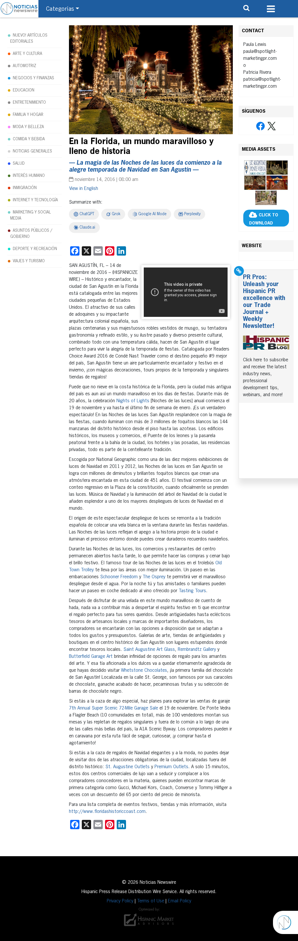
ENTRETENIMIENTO (29, 102)
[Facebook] (260, 126)
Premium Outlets (171, 767)
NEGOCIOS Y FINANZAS (33, 78)
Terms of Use (150, 901)
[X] (271, 126)
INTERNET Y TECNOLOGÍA (35, 200)
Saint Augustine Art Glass (149, 649)
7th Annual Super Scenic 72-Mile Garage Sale (113, 708)
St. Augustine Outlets (127, 767)
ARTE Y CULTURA (27, 54)
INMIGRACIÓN (25, 188)
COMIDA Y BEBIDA (29, 139)
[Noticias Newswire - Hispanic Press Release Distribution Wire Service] (19, 8)
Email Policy (179, 901)
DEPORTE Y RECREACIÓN (35, 249)
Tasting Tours (192, 591)
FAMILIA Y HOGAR (28, 115)
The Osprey (154, 577)
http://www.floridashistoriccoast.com (107, 811)
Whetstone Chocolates (144, 670)
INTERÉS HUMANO (29, 176)
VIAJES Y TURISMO (29, 261)
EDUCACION (23, 90)
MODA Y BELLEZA (28, 127)
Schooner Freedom (119, 577)
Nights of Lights (132, 401)
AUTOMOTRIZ (24, 66)
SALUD (19, 163)
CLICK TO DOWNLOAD (263, 219)
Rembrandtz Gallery (197, 649)
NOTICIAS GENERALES (32, 151)
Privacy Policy (120, 901)
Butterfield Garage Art (91, 656)
